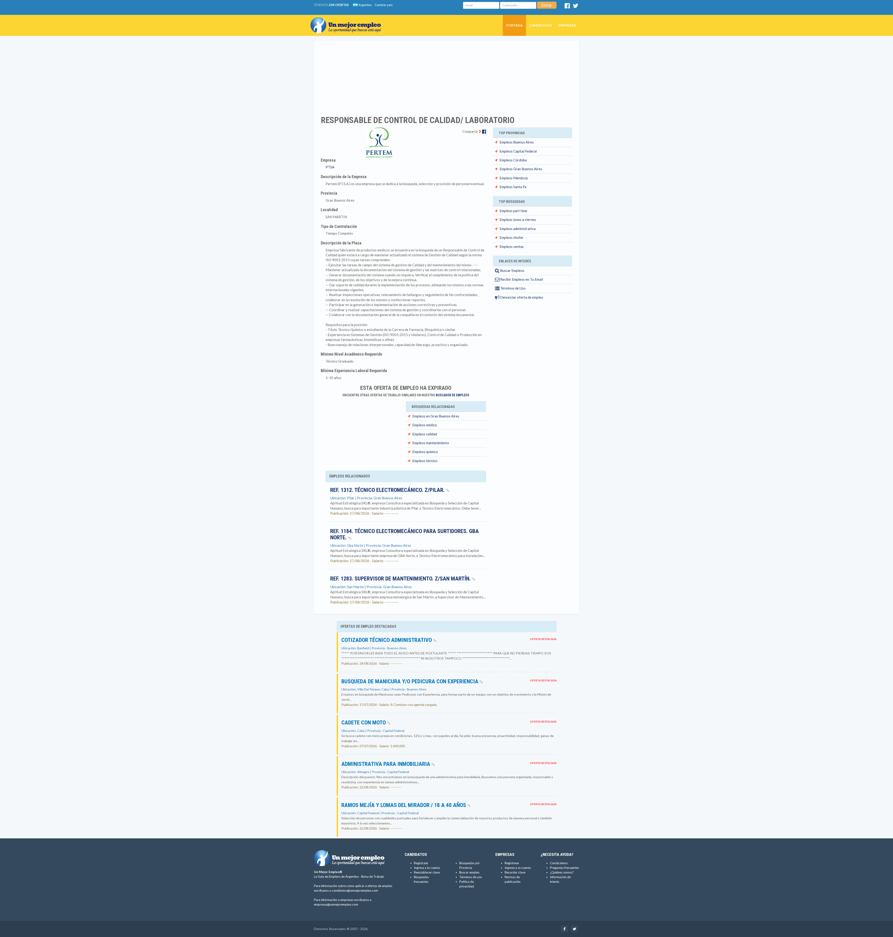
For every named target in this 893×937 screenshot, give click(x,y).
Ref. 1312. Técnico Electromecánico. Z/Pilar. (388, 490)
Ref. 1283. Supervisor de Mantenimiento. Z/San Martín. (401, 578)
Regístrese (512, 863)
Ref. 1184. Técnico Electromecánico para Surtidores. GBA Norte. (404, 534)
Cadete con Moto (364, 722)
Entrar (547, 5)
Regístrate (421, 863)
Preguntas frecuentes (564, 868)
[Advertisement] (446, 75)
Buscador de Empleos (452, 395)
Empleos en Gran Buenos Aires (435, 416)
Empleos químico (425, 452)
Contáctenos (559, 863)
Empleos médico (424, 425)
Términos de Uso (513, 288)
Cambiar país (384, 5)
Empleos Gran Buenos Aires (521, 169)
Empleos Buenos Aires (517, 142)
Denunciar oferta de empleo (521, 297)
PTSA (330, 167)
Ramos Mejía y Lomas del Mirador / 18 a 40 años (404, 805)
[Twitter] (575, 7)
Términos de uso (470, 877)
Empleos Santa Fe (513, 187)
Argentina (365, 5)
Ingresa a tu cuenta (427, 868)
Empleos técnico (424, 461)
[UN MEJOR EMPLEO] (347, 21)
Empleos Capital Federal (518, 151)
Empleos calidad (424, 434)
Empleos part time (513, 211)
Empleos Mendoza (514, 178)
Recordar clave (515, 872)
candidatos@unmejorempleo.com (355, 890)
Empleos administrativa (518, 229)
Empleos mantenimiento (430, 443)
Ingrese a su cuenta (518, 868)
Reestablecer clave (427, 872)
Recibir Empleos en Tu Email (521, 279)
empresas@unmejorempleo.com (336, 904)
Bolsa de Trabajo (372, 876)
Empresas (567, 25)
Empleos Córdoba (513, 160)
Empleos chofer (511, 237)
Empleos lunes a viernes (518, 219)
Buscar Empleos (511, 270)
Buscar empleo (469, 872)
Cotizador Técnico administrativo (387, 640)
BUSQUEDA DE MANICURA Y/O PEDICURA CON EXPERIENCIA (410, 681)
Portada (514, 25)
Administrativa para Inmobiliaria (386, 764)
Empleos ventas (512, 246)
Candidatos (541, 25)
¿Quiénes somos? (562, 872)
